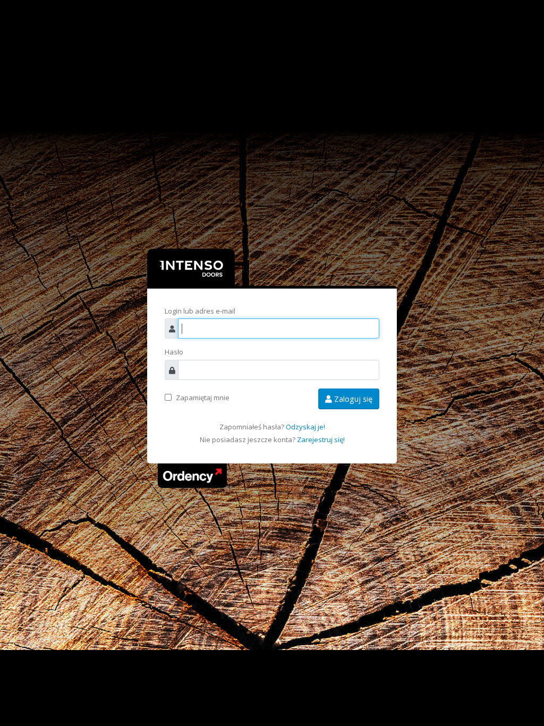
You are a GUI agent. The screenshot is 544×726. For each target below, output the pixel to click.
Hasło (174, 352)
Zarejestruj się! (321, 439)
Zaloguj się (352, 399)
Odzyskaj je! (305, 427)
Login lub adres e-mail (200, 311)
